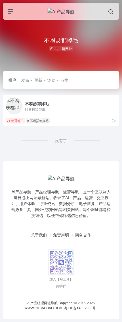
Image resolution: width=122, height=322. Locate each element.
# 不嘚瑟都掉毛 (38, 120)
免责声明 (61, 235)
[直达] (114, 120)
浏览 (51, 80)
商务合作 (83, 235)
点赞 (64, 80)
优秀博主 (17, 120)
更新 (38, 80)
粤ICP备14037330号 (80, 307)
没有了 (61, 140)
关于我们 (39, 235)
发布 (25, 80)
